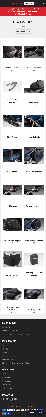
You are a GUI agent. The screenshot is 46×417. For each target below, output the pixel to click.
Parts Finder (6, 377)
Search (4, 374)
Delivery (5, 348)
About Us (5, 345)
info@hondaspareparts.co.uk (18, 334)
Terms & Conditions (9, 356)
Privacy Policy (7, 359)
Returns (5, 352)
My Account (6, 381)
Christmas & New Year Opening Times (16, 363)
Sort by (23, 27)
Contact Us (6, 327)
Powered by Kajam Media (26, 406)
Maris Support (7, 388)
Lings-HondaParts (12, 406)
